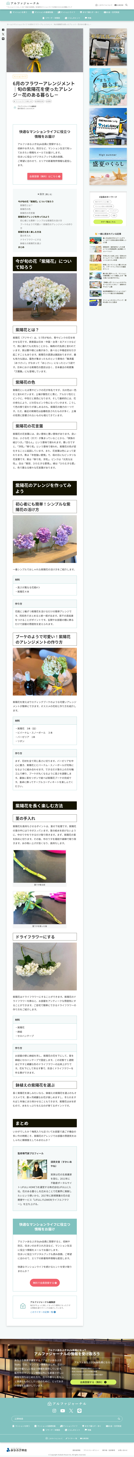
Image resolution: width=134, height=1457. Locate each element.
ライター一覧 (72, 1438)
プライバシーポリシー (91, 1450)
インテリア (113, 211)
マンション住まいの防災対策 (103, 206)
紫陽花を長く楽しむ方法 (29, 231)
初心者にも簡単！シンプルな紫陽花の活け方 (41, 220)
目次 (42, 194)
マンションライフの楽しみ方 (23, 101)
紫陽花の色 (25, 209)
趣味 (49, 101)
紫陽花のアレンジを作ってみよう (33, 216)
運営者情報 (76, 1450)
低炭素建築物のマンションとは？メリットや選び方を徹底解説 (114, 292)
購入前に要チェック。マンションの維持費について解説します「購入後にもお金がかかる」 (114, 275)
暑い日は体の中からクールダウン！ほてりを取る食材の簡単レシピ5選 (114, 240)
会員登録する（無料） (92, 1382)
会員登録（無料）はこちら (43, 176)
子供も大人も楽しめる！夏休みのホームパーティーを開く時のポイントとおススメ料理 (114, 258)
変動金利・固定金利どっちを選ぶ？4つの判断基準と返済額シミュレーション (114, 249)
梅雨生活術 (40, 101)
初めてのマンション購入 (102, 202)
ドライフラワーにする (30, 239)
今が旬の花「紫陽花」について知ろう (36, 201)
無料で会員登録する (44, 1282)
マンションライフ (20, 76)
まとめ (21, 247)
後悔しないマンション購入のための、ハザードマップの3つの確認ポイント (114, 266)
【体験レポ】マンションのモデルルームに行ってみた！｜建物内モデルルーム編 (114, 284)
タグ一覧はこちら (108, 221)
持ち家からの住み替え (101, 215)
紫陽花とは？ (26, 205)
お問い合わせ (122, 1450)
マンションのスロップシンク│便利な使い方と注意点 (114, 301)
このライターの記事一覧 (42, 1311)
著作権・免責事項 (108, 1450)
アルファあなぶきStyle (60, 1350)
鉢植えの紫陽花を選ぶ (30, 243)
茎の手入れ (25, 235)
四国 (114, 215)
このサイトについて (105, 5)
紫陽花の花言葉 (27, 212)
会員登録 (120, 5)
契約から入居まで (100, 211)
